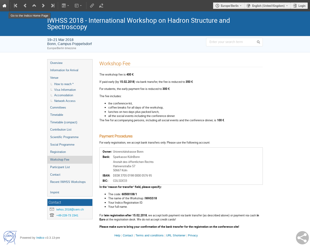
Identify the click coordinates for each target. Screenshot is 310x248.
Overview (56, 63)
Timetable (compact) (63, 122)
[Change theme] (78, 5)
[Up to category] (34, 5)
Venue (54, 77)
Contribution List (60, 129)
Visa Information (65, 89)
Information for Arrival (64, 70)
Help (117, 235)
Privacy (193, 235)
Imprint (54, 192)
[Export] (65, 5)
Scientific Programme (64, 137)
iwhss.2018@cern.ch (70, 209)
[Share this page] (302, 238)
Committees (58, 107)
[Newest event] (52, 5)
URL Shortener (175, 235)
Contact (55, 174)
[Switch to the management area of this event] (101, 5)
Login (301, 6)
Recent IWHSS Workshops (68, 182)
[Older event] (25, 5)
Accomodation (63, 95)
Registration (58, 152)
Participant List (60, 167)
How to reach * (64, 84)
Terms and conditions (149, 235)
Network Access (65, 101)
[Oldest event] (16, 5)
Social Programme (62, 144)
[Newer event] (43, 5)
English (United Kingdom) (268, 6)
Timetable (56, 114)
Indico (40, 238)
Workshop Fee (59, 159)
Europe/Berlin (230, 6)
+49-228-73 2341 (67, 215)
